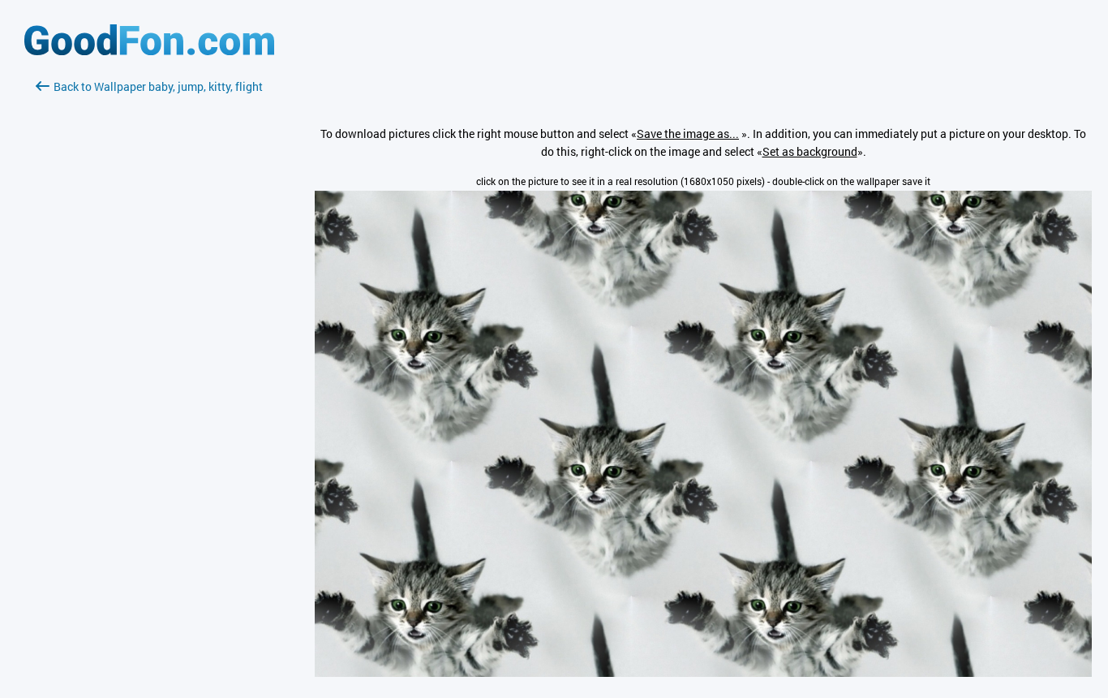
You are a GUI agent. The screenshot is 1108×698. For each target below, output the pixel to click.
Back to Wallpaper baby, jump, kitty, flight (158, 86)
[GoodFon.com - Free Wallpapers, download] (149, 50)
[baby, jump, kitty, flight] (703, 672)
